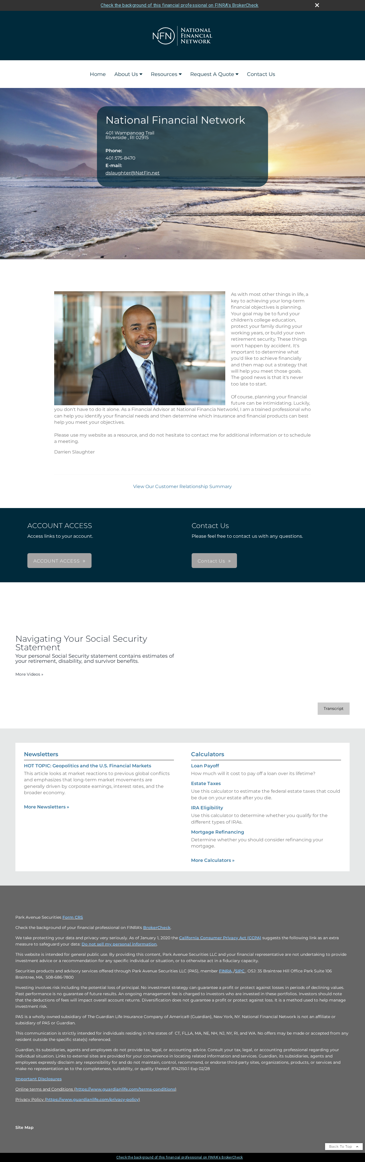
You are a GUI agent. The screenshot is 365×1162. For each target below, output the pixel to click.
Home (98, 74)
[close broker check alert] (317, 5)
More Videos (29, 674)
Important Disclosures (38, 1078)
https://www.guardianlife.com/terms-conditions (125, 1089)
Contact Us (261, 74)
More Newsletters (46, 807)
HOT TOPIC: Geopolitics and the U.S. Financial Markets (87, 765)
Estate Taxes (206, 783)
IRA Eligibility (207, 807)
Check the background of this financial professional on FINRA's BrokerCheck (179, 5)
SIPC (240, 971)
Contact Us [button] (211, 561)
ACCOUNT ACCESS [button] (56, 561)
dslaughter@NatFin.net (133, 173)
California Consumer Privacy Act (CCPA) (220, 937)
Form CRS (72, 917)
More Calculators (213, 860)
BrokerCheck (157, 927)
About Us (126, 74)
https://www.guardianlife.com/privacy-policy (92, 1099)
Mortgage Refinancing (217, 832)
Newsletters (41, 754)
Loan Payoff (205, 765)
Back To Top (341, 1146)
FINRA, (226, 971)
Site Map (24, 1127)
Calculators (207, 754)
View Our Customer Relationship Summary (182, 486)
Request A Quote (212, 74)
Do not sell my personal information (119, 944)
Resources (164, 74)
